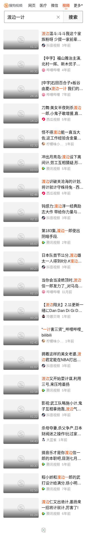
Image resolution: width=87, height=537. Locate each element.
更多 (77, 5)
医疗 (43, 5)
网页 (32, 5)
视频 (66, 5)
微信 (54, 5)
